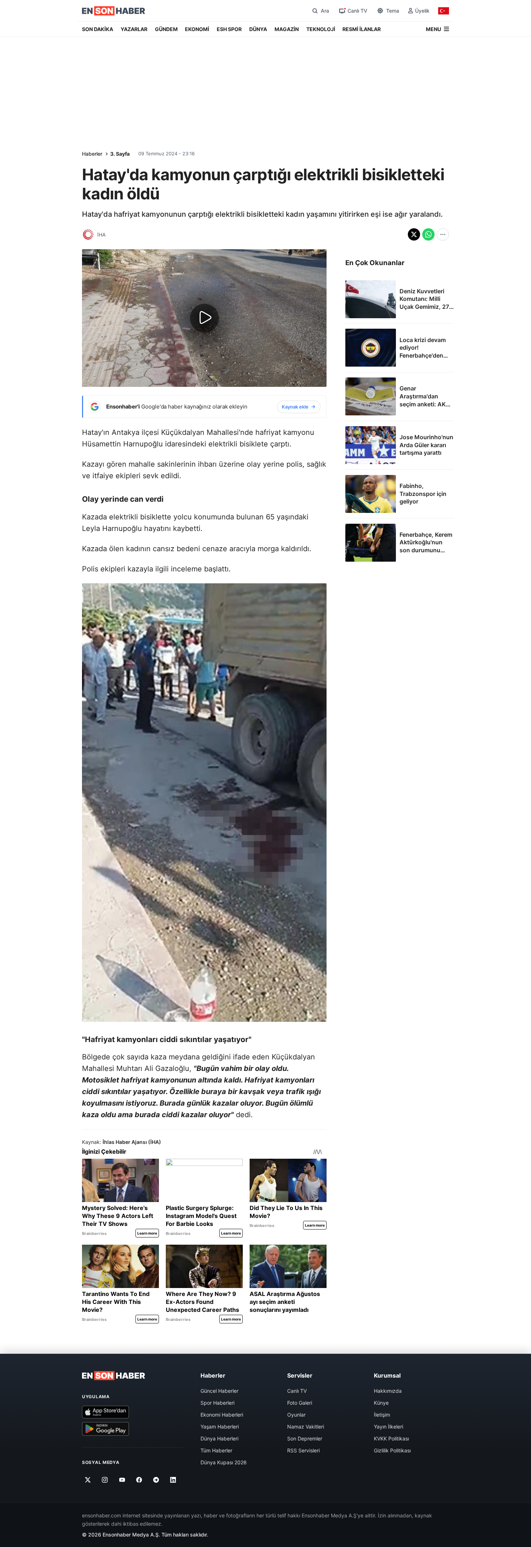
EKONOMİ (197, 29)
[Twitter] (88, 1480)
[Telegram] (156, 1480)
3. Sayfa (120, 154)
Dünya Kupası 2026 (223, 1462)
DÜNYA (258, 29)
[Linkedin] (173, 1480)
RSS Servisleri (303, 1450)
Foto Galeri (299, 1403)
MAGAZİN (287, 29)
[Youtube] (122, 1480)
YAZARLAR (134, 29)
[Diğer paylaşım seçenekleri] (443, 234)
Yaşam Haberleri (219, 1426)
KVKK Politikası (391, 1438)
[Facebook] (139, 1480)
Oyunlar (296, 1415)
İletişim (382, 1415)
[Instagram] (105, 1480)
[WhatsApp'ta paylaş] (428, 234)
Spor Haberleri (217, 1403)
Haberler (92, 154)
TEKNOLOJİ (320, 29)
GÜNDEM (166, 29)
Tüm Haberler (216, 1450)
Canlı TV (297, 1391)
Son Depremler (304, 1438)
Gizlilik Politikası (392, 1450)
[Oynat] (204, 318)
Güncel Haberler (219, 1391)
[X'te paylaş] (414, 234)
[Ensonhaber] (113, 11)
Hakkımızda (388, 1391)
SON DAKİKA (97, 29)
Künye (381, 1403)
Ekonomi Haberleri (221, 1415)
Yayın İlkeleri (388, 1426)
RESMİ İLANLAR (361, 29)
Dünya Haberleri (219, 1438)
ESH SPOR (229, 29)
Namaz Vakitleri (305, 1426)
